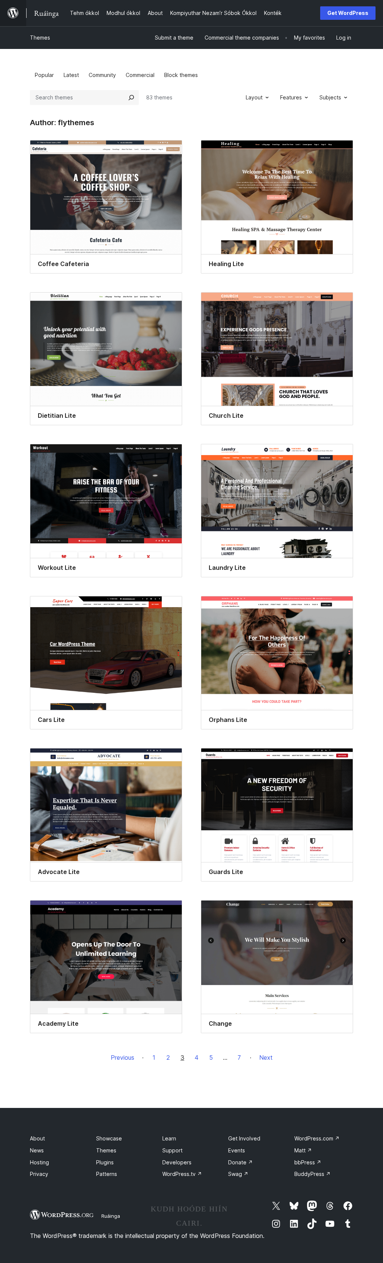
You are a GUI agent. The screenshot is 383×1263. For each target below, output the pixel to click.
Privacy (39, 1174)
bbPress (307, 1162)
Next (266, 1057)
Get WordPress (347, 13)
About (37, 1138)
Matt (303, 1150)
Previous (122, 1057)
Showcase (109, 1138)
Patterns (106, 1174)
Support (172, 1150)
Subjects (330, 97)
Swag (238, 1174)
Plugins (105, 1162)
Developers (177, 1162)
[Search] (131, 97)
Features (291, 97)
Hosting (39, 1162)
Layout (254, 97)
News (37, 1150)
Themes (40, 37)
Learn (169, 1138)
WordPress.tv (182, 1174)
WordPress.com (317, 1138)
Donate (240, 1162)
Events (236, 1150)
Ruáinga (110, 1216)
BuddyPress (312, 1174)
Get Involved (244, 1138)
